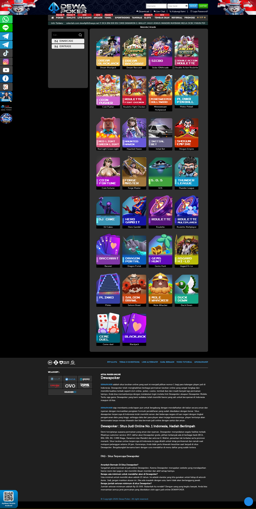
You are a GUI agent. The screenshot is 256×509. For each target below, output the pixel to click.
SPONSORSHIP (201, 362)
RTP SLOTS (112, 362)
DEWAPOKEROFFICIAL (6, 70)
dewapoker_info (6, 45)
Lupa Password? (200, 11)
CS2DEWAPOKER (6, 28)
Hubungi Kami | (180, 11)
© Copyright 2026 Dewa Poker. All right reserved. (125, 499)
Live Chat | (163, 11)
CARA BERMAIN (167, 362)
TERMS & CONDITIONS (129, 362)
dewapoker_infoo (6, 36)
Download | (146, 11)
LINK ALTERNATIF (150, 362)
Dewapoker (106, 385)
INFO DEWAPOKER (6, 78)
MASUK (193, 6)
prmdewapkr (6, 53)
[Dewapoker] (68, 7)
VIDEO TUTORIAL (184, 362)
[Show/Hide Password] (186, 6)
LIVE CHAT (6, 87)
